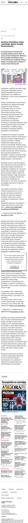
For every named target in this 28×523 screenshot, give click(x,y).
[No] (25, 254)
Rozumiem (14, 267)
